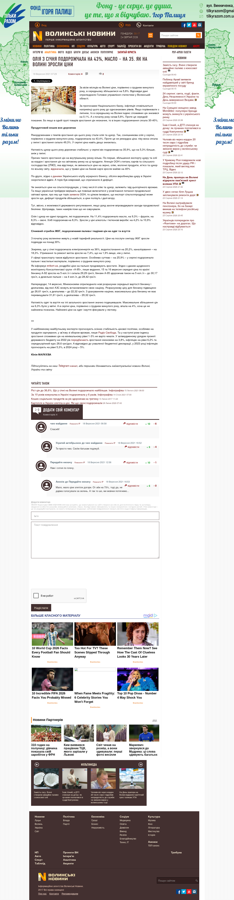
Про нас (42, 893)
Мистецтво (153, 831)
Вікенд (123, 831)
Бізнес (94, 823)
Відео (69, 52)
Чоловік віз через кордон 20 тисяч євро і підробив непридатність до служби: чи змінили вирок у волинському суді (180, 145)
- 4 (155, 447)
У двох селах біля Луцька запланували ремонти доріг (179, 193)
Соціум (124, 816)
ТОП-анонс (153, 845)
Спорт (111, 46)
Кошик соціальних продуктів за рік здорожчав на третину (65, 398)
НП (73, 46)
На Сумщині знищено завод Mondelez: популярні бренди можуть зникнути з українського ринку (181, 112)
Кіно (150, 823)
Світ (37, 831)
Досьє (85, 52)
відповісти (132, 423)
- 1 (155, 462)
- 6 (155, 423)
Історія (151, 834)
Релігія (123, 834)
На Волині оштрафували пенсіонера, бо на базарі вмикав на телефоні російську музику (181, 207)
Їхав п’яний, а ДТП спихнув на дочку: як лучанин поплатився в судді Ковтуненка (182, 128)
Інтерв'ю (38, 52)
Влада (66, 820)
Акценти (149, 46)
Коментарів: (75, 73)
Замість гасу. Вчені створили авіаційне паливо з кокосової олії (180, 68)
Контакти (54, 893)
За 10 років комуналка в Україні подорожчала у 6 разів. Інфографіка (72, 394)
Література (154, 827)
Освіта (123, 823)
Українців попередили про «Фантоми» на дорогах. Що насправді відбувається (179, 223)
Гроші (94, 820)
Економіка (97, 816)
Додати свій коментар (61, 409)
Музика (152, 820)
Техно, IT (124, 842)
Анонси (94, 52)
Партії (66, 823)
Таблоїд (121, 46)
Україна (39, 827)
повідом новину (177, 46)
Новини (181, 58)
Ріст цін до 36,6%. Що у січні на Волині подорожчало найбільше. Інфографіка (77, 390)
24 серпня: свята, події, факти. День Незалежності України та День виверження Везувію (181, 96)
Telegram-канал (67, 366)
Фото (61, 52)
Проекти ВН (134, 46)
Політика (49, 46)
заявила (74, 194)
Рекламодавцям (70, 893)
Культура (92, 46)
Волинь (38, 823)
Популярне (107, 52)
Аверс (196, 46)
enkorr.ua (52, 265)
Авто (102, 46)
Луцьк (38, 820)
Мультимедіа (89, 765)
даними (57, 176)
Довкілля (124, 827)
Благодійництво (128, 838)
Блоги (77, 52)
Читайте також (40, 383)
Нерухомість (97, 827)
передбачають (79, 340)
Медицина (125, 820)
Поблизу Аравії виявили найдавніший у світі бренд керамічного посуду (178, 82)
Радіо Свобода (107, 332)
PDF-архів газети (181, 52)
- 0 (155, 485)
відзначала (57, 168)
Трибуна (160, 46)
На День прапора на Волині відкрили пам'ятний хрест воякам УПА (131, 795)
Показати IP (75, 423)
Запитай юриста (127, 52)
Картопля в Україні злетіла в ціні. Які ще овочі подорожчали (66, 403)
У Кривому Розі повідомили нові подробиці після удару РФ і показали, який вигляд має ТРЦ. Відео (182, 164)
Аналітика (50, 52)
